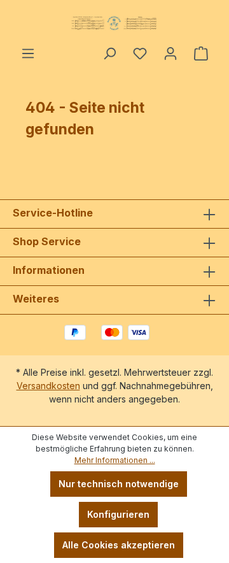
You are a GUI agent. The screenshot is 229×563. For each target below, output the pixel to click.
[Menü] (28, 53)
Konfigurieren (118, 514)
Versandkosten (48, 385)
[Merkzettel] (140, 53)
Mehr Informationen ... (114, 460)
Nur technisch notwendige (119, 483)
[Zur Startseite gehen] (114, 23)
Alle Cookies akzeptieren (118, 544)
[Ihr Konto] (170, 53)
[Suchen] (109, 53)
